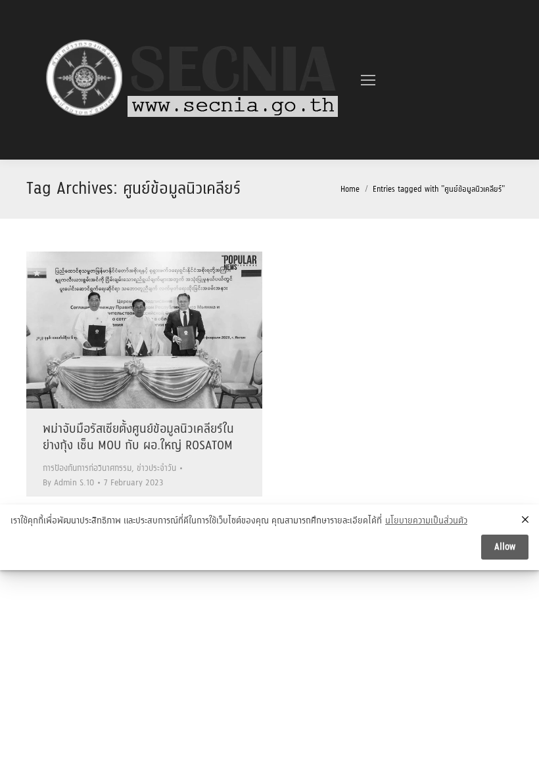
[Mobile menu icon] (368, 80)
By (68, 483)
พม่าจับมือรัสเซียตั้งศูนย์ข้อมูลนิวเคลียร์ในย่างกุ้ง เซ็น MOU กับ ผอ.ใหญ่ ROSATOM (138, 438)
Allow (504, 547)
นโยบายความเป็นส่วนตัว (426, 521)
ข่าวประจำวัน (156, 469)
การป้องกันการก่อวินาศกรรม (87, 469)
